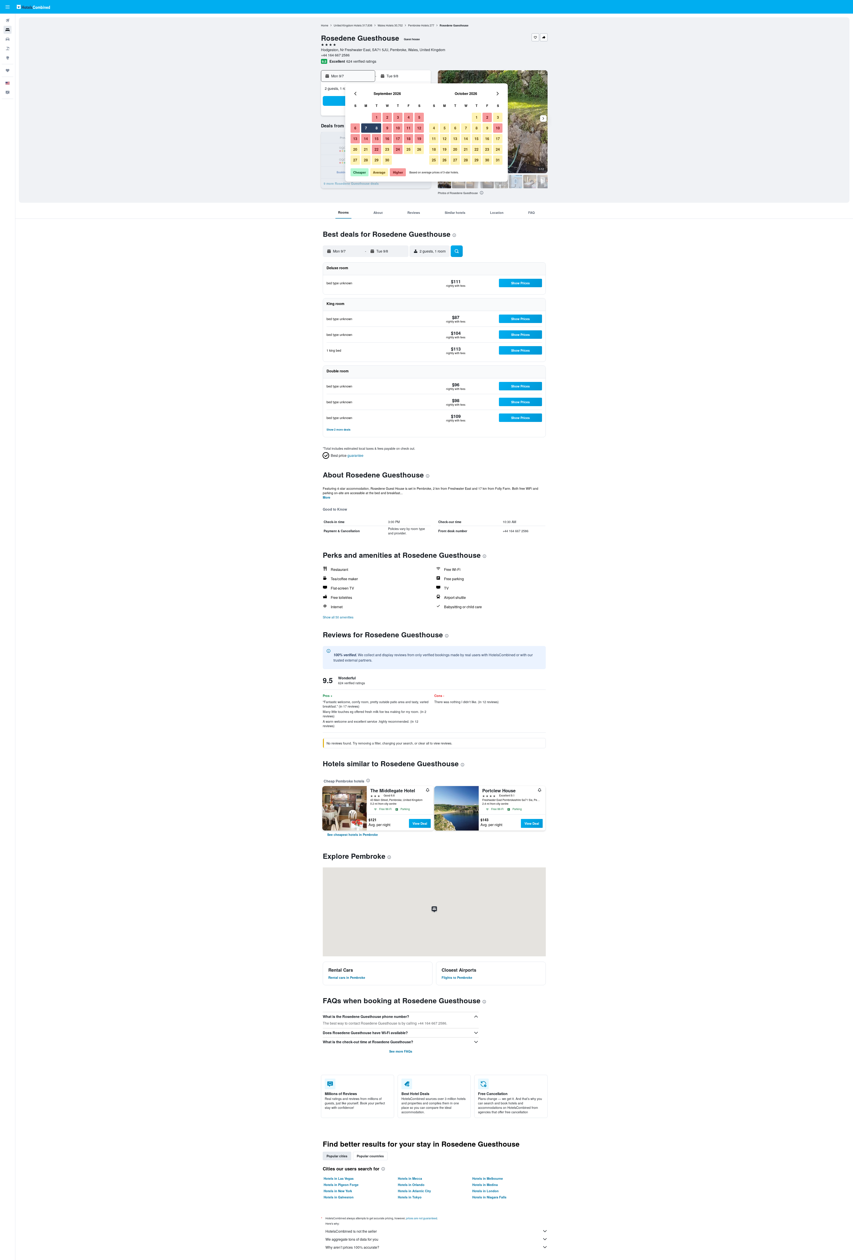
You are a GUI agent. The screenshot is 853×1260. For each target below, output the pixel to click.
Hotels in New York (338, 1191)
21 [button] (366, 149)
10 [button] (398, 127)
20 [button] (355, 149)
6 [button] (355, 127)
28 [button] (366, 160)
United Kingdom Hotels (348, 25)
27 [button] (355, 160)
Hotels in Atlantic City (414, 1191)
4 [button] (409, 117)
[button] (7, 7)
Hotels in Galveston (339, 1197)
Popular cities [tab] (337, 1156)
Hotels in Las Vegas (339, 1178)
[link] (352, 834)
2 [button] (387, 117)
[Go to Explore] (7, 57)
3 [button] (398, 117)
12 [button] (419, 127)
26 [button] (419, 149)
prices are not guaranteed (421, 1218)
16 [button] (387, 138)
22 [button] (377, 149)
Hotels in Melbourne (487, 1178)
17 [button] (398, 138)
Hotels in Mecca (410, 1178)
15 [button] (377, 138)
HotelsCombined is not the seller (351, 1231)
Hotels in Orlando (411, 1184)
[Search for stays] (7, 29)
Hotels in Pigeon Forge (341, 1184)
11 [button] (409, 127)
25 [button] (409, 149)
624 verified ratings (361, 61)
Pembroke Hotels (418, 25)
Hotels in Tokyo (410, 1197)
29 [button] (377, 160)
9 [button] (387, 127)
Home (324, 25)
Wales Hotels (386, 25)
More (326, 497)
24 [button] (398, 149)
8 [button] (377, 127)
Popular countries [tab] (370, 1156)
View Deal (420, 823)
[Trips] (7, 70)
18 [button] (409, 138)
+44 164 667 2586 (335, 55)
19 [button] (419, 138)
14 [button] (366, 138)
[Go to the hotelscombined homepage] (33, 7)
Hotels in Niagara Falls (489, 1197)
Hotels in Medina (485, 1184)
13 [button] (355, 138)
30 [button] (387, 160)
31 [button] (498, 160)
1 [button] (377, 117)
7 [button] (366, 127)
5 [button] (419, 117)
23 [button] (387, 149)
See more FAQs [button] (400, 1051)
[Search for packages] (7, 48)
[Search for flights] (7, 20)
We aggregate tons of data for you (351, 1239)
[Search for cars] (7, 39)
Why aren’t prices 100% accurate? (352, 1247)
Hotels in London (485, 1191)
